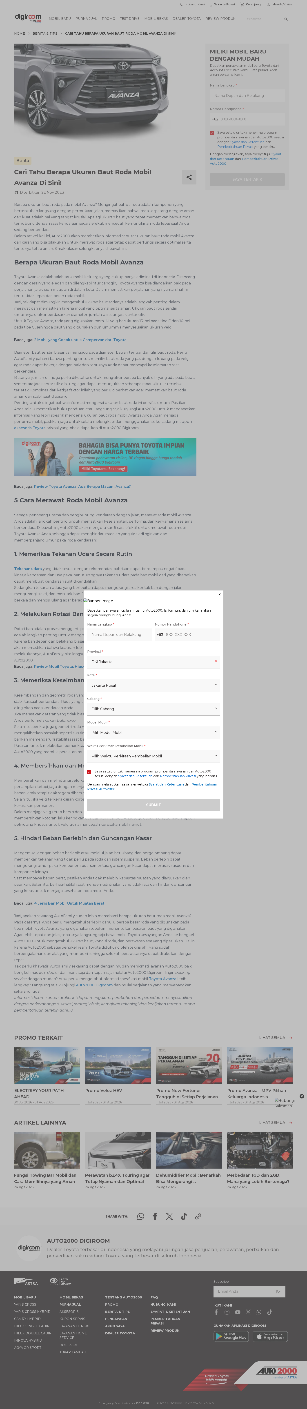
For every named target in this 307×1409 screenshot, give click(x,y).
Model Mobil (98, 722)
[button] (153, 594)
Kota (92, 675)
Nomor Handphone (172, 624)
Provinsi (95, 652)
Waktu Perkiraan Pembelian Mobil (116, 746)
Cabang (94, 699)
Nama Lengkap (100, 624)
